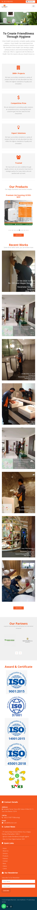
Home (5, 848)
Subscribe (6, 890)
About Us (5, 851)
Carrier (5, 868)
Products (5, 856)
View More (18, 235)
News (4, 863)
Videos (5, 866)
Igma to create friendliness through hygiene (16, 836)
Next (35, 20)
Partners (5, 858)
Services (5, 853)
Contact (5, 861)
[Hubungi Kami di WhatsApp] (3, 906)
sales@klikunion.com (10, 823)
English (30, 1)
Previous (1, 20)
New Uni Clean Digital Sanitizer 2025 (14, 839)
